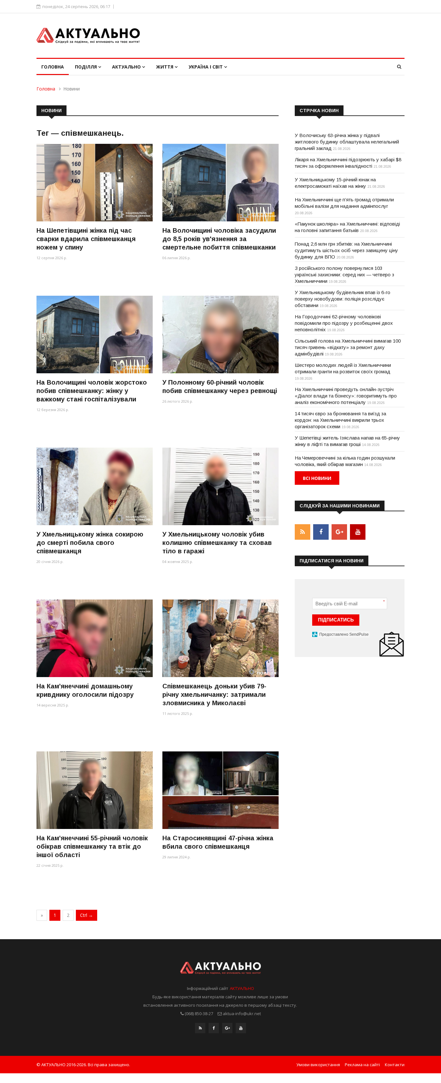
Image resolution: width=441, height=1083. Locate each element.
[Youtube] (241, 1028)
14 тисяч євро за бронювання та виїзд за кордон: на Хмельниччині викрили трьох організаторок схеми (340, 420)
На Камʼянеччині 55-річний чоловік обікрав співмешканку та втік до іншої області (92, 846)
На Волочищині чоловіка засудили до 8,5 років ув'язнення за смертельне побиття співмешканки (219, 239)
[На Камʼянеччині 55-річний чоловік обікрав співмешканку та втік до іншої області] (94, 790)
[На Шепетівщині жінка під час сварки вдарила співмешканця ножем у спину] (94, 182)
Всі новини (317, 478)
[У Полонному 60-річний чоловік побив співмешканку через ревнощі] (220, 334)
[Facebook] (214, 1028)
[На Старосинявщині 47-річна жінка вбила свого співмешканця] (220, 790)
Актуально (127, 67)
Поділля (86, 67)
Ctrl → (86, 915)
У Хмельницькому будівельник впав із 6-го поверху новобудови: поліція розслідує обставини (342, 299)
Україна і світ (206, 67)
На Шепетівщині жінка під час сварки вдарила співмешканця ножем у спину (86, 239)
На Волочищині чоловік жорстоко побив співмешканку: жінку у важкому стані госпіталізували (91, 391)
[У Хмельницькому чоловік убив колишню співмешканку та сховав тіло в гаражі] (220, 486)
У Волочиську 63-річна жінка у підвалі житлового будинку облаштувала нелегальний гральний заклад (347, 142)
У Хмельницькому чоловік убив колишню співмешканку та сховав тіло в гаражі (217, 543)
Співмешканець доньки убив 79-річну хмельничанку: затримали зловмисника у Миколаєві (214, 694)
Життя (165, 67)
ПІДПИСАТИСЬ (336, 619)
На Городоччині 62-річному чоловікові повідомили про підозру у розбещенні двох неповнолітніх (344, 323)
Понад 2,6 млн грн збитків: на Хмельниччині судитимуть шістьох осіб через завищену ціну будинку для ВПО (346, 250)
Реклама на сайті (362, 1065)
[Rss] (200, 1028)
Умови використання (318, 1065)
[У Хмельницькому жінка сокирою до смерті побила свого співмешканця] (94, 486)
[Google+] (227, 1028)
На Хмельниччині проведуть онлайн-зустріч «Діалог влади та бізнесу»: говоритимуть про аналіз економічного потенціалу (346, 396)
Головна (52, 67)
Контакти (395, 1065)
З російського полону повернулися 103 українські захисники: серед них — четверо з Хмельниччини (344, 274)
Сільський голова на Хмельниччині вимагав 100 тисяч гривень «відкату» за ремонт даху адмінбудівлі (348, 347)
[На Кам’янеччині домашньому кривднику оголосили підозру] (94, 638)
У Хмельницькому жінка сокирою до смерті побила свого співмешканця (89, 543)
